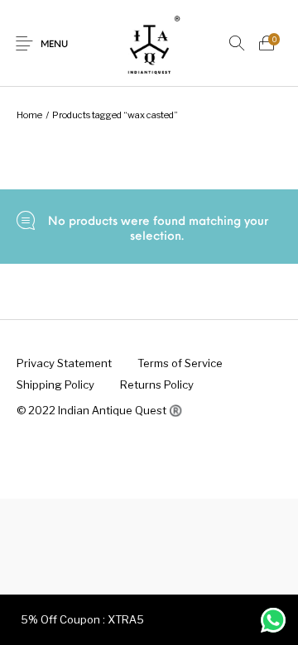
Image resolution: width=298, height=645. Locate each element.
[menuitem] (63, 364)
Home (29, 115)
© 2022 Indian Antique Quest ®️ (99, 410)
